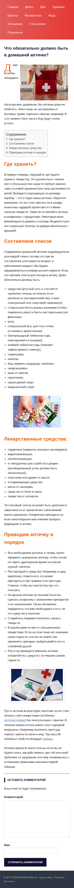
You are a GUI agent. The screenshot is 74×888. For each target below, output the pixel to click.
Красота (13, 15)
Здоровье (58, 7)
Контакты (9, 881)
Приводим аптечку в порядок (27, 152)
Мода (52, 15)
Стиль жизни (37, 24)
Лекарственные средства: (25, 148)
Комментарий (13, 797)
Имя (7, 845)
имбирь (48, 739)
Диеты (29, 7)
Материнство (33, 15)
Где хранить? (17, 139)
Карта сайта (45, 877)
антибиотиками (14, 720)
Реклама (59, 877)
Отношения (15, 24)
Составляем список (21, 143)
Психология (15, 32)
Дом (42, 7)
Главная (13, 7)
